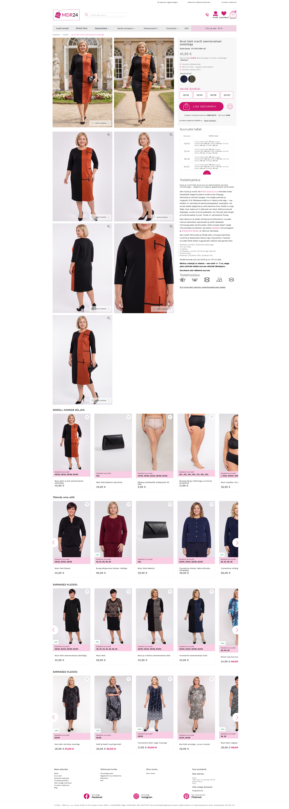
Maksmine (104, 778)
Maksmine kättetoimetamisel (199, 2)
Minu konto (150, 773)
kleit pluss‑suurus (210, 191)
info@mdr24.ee (197, 791)
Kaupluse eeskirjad (61, 778)
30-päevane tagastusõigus (167, 2)
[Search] (86, 14)
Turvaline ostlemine (229, 2)
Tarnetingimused (106, 773)
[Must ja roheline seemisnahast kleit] (192, 79)
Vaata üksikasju (210, 120)
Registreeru (184, 60)
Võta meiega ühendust (63, 783)
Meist (56, 773)
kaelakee (216, 228)
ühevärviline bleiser (190, 231)
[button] (53, 542)
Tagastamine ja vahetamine (110, 776)
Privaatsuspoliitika (61, 780)
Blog (55, 788)
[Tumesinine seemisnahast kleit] (184, 79)
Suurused (58, 776)
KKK (101, 780)
